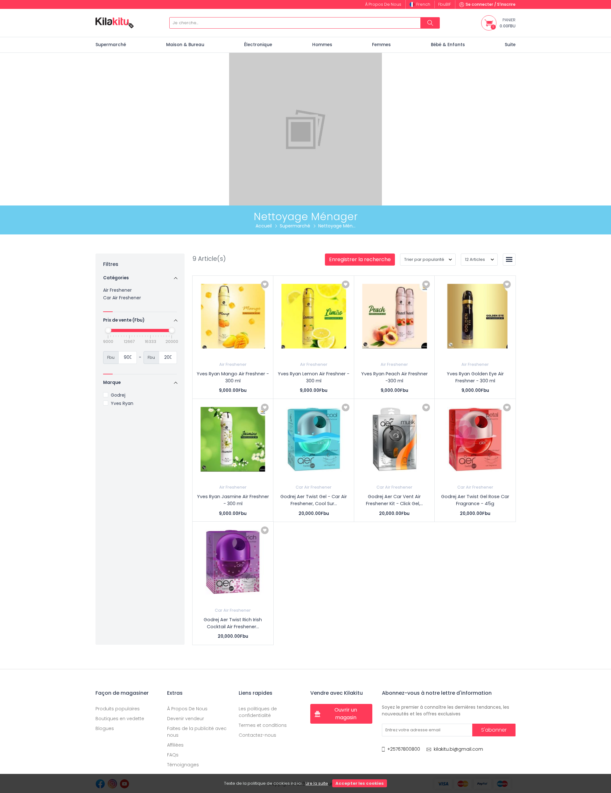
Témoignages (183, 765)
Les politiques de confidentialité (258, 712)
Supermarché (110, 45)
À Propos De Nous (187, 709)
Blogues (104, 728)
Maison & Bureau (185, 45)
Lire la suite (317, 783)
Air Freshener (117, 290)
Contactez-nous (257, 735)
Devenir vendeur (185, 718)
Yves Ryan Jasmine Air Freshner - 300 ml (233, 500)
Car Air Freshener (122, 298)
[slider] (108, 330)
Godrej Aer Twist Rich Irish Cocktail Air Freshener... (233, 623)
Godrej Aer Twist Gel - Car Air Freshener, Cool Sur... (313, 500)
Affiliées (175, 745)
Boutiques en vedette (119, 718)
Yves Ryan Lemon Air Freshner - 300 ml (313, 377)
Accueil (264, 226)
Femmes (381, 45)
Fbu (444, 4)
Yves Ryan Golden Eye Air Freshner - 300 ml (475, 377)
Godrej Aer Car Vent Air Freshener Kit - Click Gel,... (394, 500)
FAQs (173, 755)
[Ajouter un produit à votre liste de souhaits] (265, 284)
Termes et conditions (263, 725)
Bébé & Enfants (448, 45)
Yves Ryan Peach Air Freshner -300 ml (394, 377)
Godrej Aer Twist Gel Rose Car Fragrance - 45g (475, 500)
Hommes (322, 45)
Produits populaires (117, 709)
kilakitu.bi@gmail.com (458, 749)
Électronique (258, 45)
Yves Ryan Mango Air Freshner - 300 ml (233, 377)
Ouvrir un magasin (345, 713)
